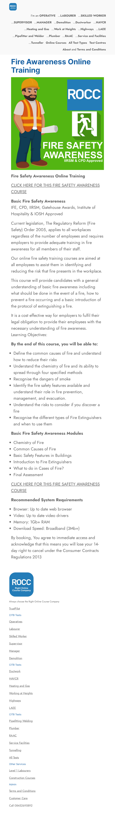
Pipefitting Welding (21, 721)
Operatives (15, 621)
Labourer (14, 629)
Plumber (14, 728)
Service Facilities (19, 743)
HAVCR (13, 678)
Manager (14, 651)
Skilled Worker (18, 636)
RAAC (13, 735)
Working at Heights (21, 693)
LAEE (12, 708)
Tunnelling (15, 750)
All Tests (14, 757)
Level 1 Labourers (20, 770)
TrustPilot (14, 608)
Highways (15, 700)
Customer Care (18, 798)
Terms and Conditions (22, 791)
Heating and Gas (19, 686)
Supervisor (15, 643)
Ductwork (14, 671)
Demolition (15, 658)
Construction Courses (22, 778)
